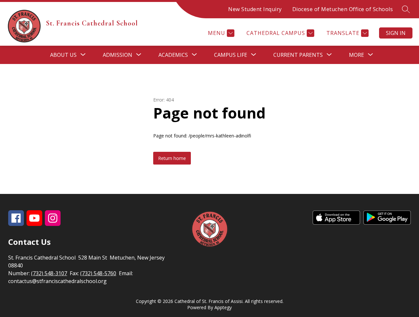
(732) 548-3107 (49, 273)
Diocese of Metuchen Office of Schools (342, 9)
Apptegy (223, 307)
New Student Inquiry (255, 9)
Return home (172, 158)
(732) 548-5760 (98, 273)
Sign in (396, 33)
